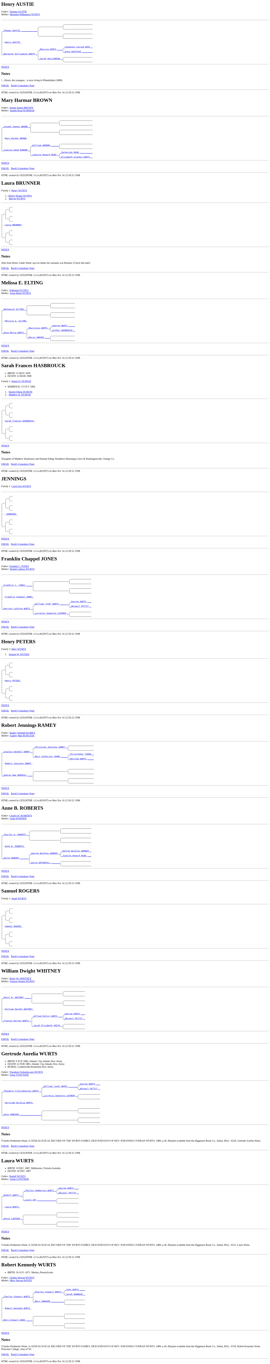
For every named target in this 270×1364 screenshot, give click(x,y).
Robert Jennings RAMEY (18, 763)
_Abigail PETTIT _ (80, 606)
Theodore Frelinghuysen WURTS (26, 1072)
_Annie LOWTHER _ (12, 1218)
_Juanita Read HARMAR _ (16, 150)
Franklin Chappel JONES (19, 597)
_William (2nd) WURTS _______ (51, 604)
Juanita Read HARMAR (22, 110)
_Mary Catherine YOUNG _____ (51, 756)
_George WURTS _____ (63, 325)
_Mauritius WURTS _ (39, 328)
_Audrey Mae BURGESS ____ (17, 775)
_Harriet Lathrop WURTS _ (17, 608)
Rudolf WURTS (17, 1176)
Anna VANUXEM (19, 1075)
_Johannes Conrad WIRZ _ (78, 47)
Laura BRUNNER (13, 225)
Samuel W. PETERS (19, 654)
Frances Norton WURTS (22, 981)
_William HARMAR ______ (45, 145)
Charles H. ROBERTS (20, 815)
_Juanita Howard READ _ (45, 154)
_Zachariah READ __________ (76, 152)
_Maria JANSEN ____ (39, 337)
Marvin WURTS (17, 198)
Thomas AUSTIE (18, 11)
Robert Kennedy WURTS (18, 1308)
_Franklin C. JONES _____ (17, 585)
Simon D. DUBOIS (21, 381)
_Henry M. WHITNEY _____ (16, 997)
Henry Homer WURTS (20, 196)
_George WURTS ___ (80, 601)
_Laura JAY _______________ (40, 1200)
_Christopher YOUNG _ (81, 754)
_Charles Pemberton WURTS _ (40, 1190)
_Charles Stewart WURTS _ (49, 1292)
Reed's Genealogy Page (22, 85)
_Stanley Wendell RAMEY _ (17, 752)
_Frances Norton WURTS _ (16, 1021)
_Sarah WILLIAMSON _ (50, 58)
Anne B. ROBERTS (15, 846)
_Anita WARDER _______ (15, 858)
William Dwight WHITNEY (19, 1009)
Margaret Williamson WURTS (25, 14)
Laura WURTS (12, 1207)
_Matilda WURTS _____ (81, 759)
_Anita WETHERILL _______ (45, 862)
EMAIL (5, 85)
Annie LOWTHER (19, 1179)
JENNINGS (11, 514)
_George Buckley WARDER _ (76, 851)
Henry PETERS (13, 680)
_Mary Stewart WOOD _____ (17, 1320)
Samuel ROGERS (13, 926)
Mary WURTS (18, 649)
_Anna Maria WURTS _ (14, 332)
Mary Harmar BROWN (16, 138)
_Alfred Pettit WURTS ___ (47, 1016)
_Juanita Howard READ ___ (76, 855)
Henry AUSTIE (13, 42)
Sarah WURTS (18, 898)
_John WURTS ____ (75, 1289)
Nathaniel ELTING (19, 290)
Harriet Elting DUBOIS (20, 392)
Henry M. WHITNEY (20, 978)
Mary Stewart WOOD (21, 1280)
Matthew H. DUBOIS (20, 394)
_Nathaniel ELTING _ (14, 309)
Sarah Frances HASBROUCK (20, 421)
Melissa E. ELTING (16, 321)
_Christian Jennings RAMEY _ (51, 747)
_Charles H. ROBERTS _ (15, 834)
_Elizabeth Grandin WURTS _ (76, 157)
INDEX (5, 67)
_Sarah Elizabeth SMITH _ (47, 1025)
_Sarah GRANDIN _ (75, 1294)
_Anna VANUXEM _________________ (21, 1114)
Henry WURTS (19, 190)
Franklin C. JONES (19, 566)
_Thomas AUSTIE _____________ (20, 30)
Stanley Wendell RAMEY (22, 733)
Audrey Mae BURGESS (22, 735)
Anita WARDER (18, 818)
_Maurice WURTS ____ (50, 49)
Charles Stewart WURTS (21, 1277)
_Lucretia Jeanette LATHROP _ (51, 613)
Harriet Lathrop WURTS (22, 569)
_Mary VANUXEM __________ (49, 1301)
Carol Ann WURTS (21, 486)
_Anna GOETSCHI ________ (78, 51)
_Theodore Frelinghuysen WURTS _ (21, 1091)
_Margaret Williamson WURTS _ (20, 54)
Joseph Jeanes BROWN (21, 107)
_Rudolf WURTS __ (12, 1195)
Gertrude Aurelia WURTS (19, 1102)
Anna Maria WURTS (20, 293)
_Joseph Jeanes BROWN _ (16, 126)
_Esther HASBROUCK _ (63, 330)
